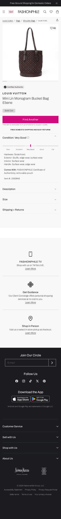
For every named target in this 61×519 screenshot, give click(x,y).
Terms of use (27, 494)
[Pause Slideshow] (56, 3)
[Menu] (4, 12)
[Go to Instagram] (23, 381)
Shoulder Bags (29, 21)
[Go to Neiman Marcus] (22, 471)
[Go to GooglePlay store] (40, 401)
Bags (18, 21)
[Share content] (57, 20)
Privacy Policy (30, 490)
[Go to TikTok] (30, 381)
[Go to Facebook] (16, 381)
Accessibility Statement (13, 490)
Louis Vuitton (8, 21)
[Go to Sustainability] (44, 471)
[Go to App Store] (21, 401)
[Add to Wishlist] (53, 28)
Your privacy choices (43, 494)
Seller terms (14, 494)
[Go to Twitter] (37, 381)
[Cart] (57, 12)
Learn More (30, 268)
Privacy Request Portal (48, 490)
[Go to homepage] (28, 11)
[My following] (51, 12)
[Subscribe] (51, 362)
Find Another (30, 119)
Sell (11, 12)
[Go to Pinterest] (44, 381)
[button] (45, 12)
